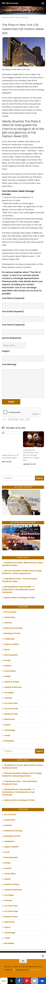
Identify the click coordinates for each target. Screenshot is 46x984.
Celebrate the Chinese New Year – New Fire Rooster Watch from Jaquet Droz (31, 455)
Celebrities (9, 639)
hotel (22, 419)
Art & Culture (10, 612)
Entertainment (11, 655)
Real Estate (9, 719)
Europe (7, 660)
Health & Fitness (11, 682)
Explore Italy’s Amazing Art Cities (19, 597)
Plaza (28, 419)
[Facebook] (19, 981)
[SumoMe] (42, 981)
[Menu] (43, 3)
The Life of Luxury (10, 3)
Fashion (8, 665)
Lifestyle (25, 17)
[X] (11, 981)
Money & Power (11, 714)
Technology (9, 730)
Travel (7, 735)
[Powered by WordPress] (14, 970)
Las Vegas (9, 692)
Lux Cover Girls (11, 703)
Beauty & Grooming (13, 628)
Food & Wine (10, 671)
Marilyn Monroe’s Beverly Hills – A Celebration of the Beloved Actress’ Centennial (18, 589)
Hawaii (7, 676)
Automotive (9, 617)
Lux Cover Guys (11, 708)
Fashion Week (13, 419)
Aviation (8, 623)
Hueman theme (35, 970)
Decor (7, 649)
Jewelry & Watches (10, 17)
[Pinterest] (27, 981)
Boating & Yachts (12, 633)
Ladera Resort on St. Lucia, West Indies (10, 456)
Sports (7, 725)
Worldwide (9, 741)
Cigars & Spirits (11, 644)
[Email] (34, 981)
